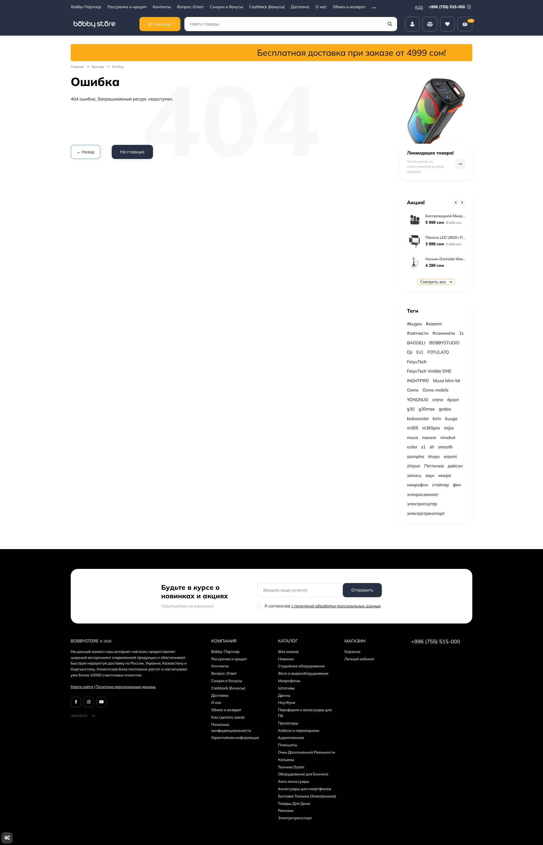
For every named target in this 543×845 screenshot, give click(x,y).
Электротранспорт (295, 818)
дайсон (455, 465)
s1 (423, 447)
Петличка (434, 465)
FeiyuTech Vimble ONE (429, 371)
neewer (429, 437)
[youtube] (101, 702)
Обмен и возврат (349, 7)
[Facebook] (76, 702)
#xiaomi (434, 323)
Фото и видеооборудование (303, 673)
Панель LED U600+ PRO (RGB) (452, 237)
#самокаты (443, 333)
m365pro (431, 428)
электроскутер (422, 503)
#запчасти (417, 333)
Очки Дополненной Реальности (306, 752)
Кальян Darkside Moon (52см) (451, 259)
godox (445, 409)
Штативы (286, 688)
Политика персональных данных (126, 686)
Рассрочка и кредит (126, 7)
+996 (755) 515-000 (447, 6)
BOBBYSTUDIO (444, 342)
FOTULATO (438, 352)
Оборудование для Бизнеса (303, 774)
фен (457, 484)
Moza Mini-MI (446, 380)
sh (432, 447)
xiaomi (450, 456)
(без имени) (288, 651)
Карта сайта (82, 686)
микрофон (417, 484)
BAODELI (416, 342)
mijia (449, 428)
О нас (321, 7)
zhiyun (413, 465)
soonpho (415, 456)
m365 (412, 428)
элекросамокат (422, 494)
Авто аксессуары (293, 781)
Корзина (352, 651)
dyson (453, 399)
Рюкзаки (286, 810)
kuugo (451, 418)
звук (429, 475)
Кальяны (286, 759)
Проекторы (288, 723)
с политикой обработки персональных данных (336, 606)
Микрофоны (289, 680)
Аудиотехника (291, 737)
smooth (445, 447)
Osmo (413, 390)
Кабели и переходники (298, 730)
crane (437, 399)
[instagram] (88, 702)
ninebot (447, 437)
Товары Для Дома (294, 803)
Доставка (300, 7)
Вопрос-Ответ (190, 7)
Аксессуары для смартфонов (304, 788)
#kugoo (414, 323)
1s (461, 333)
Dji (409, 352)
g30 (411, 409)
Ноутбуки (286, 702)
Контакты (162, 7)
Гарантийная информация (235, 737)
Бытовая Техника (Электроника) (307, 796)
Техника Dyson (291, 767)
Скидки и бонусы (226, 7)
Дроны (284, 695)
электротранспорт (426, 513)
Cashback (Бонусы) (267, 7)
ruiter (412, 447)
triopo (434, 456)
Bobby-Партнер (86, 7)
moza (412, 437)
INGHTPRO (418, 380)
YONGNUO (417, 399)
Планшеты (287, 745)
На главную (132, 151)
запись (414, 475)
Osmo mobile (436, 390)
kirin (437, 418)
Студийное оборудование (301, 666)
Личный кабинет (359, 659)
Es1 (419, 352)
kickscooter (418, 418)
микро (444, 475)
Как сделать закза (228, 717)
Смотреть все (433, 281)
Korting (117, 66)
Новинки (286, 659)
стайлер (440, 484)
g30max (427, 409)
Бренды (98, 66)
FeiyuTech (416, 361)
